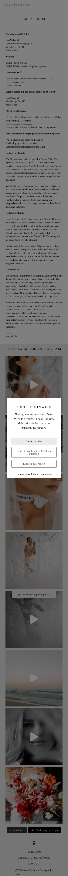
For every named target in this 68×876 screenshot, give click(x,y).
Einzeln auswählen (34, 463)
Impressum (46, 474)
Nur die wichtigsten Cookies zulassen (34, 452)
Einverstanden (34, 441)
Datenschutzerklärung (28, 474)
